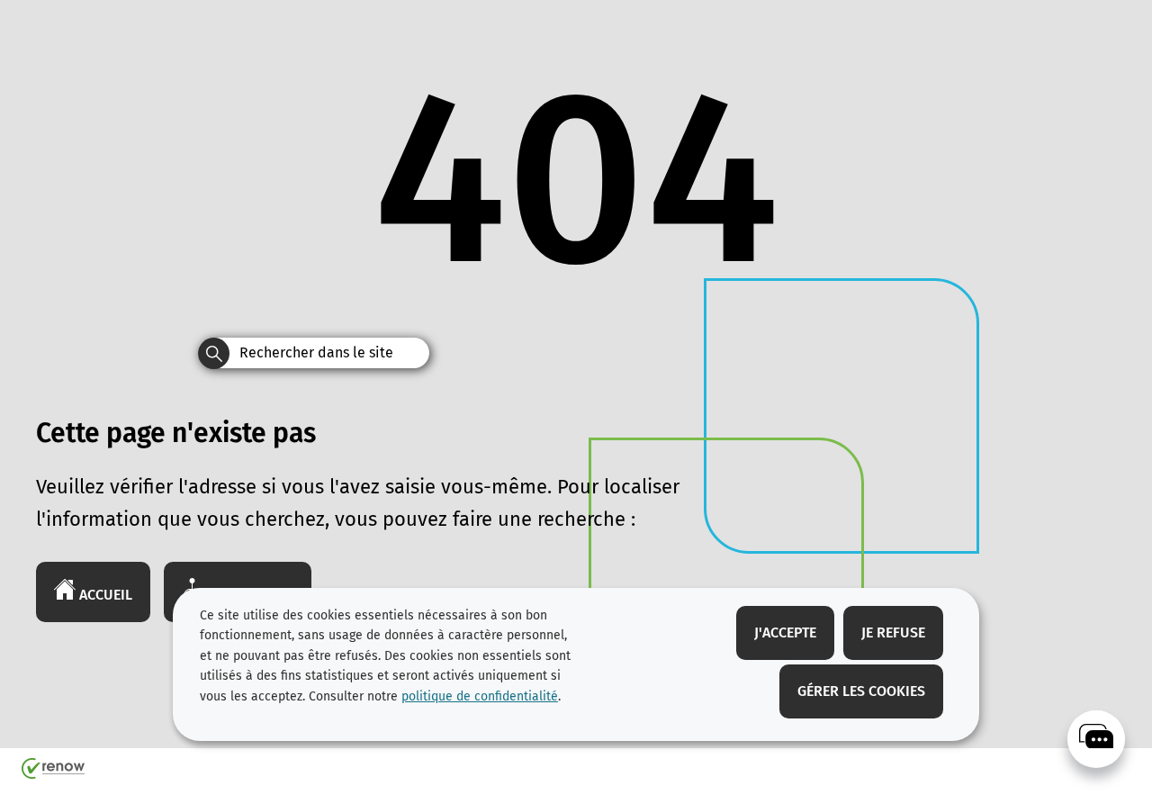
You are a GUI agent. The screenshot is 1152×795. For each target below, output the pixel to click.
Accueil (104, 594)
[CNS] (1096, 739)
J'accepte (785, 632)
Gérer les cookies (861, 691)
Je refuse (893, 632)
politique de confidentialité (479, 696)
